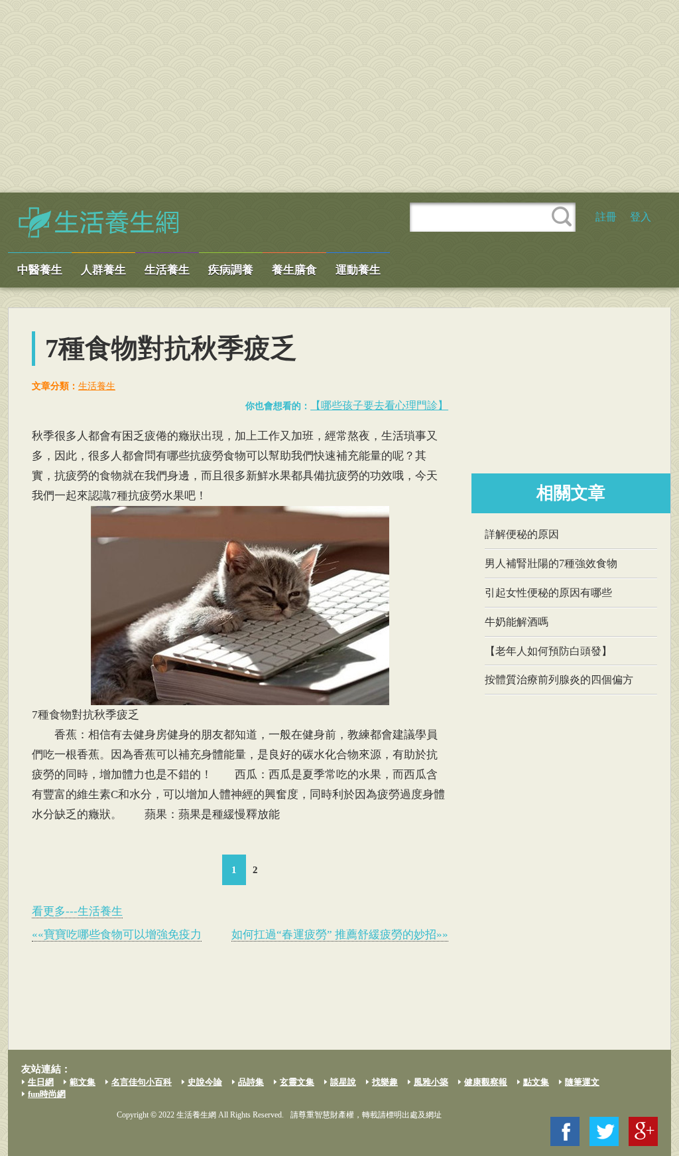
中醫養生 (39, 270)
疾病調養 (230, 270)
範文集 (82, 1082)
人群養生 (103, 270)
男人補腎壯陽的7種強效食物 (551, 563)
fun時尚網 (47, 1094)
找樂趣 (385, 1082)
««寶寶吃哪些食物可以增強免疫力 (117, 934)
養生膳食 (294, 270)
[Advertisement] (339, 96)
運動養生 (358, 270)
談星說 (343, 1082)
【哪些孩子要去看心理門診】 (379, 405)
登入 (640, 216)
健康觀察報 (485, 1082)
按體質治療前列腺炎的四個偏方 (559, 679)
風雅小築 (431, 1082)
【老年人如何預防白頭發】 (548, 651)
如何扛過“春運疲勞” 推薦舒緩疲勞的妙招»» (339, 934)
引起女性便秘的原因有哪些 (548, 592)
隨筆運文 (582, 1082)
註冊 (606, 216)
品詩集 (251, 1082)
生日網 (41, 1082)
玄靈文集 (297, 1082)
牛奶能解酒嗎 (516, 621)
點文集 (536, 1082)
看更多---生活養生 (77, 911)
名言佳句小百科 (141, 1082)
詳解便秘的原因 (522, 534)
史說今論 (205, 1082)
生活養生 (167, 270)
